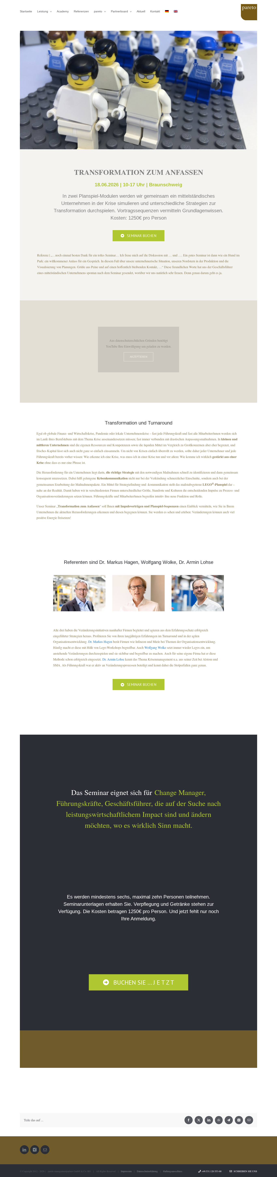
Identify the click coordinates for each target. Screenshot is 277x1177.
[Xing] (34, 1149)
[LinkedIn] (24, 1149)
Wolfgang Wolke (155, 647)
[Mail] (45, 1149)
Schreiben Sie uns (244, 1171)
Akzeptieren (138, 357)
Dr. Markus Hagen (100, 641)
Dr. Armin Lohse (113, 659)
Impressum (126, 1171)
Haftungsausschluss (172, 1171)
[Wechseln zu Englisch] (175, 11)
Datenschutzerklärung (147, 1171)
